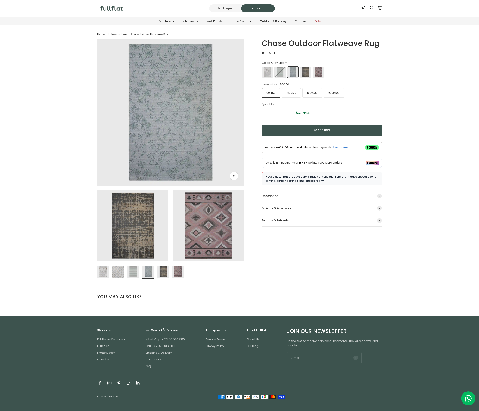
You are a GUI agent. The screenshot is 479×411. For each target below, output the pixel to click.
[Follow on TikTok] (128, 383)
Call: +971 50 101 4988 (160, 346)
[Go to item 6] (178, 272)
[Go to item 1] (103, 272)
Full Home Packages (111, 339)
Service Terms (215, 339)
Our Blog (252, 346)
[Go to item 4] (148, 272)
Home (101, 34)
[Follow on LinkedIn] (138, 383)
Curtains (300, 21)
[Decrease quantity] (267, 112)
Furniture (165, 21)
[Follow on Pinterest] (118, 383)
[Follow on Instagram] (109, 383)
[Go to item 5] (163, 272)
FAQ (148, 366)
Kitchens (188, 21)
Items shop (257, 8)
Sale (318, 21)
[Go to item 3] (133, 272)
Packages (225, 8)
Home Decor (239, 21)
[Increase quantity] (282, 112)
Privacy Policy (215, 346)
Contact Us (154, 359)
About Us (253, 339)
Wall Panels (214, 21)
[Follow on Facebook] (99, 383)
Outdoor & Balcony (273, 21)
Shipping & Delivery (159, 353)
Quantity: (268, 104)
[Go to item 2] (118, 272)
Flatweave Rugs (117, 34)
